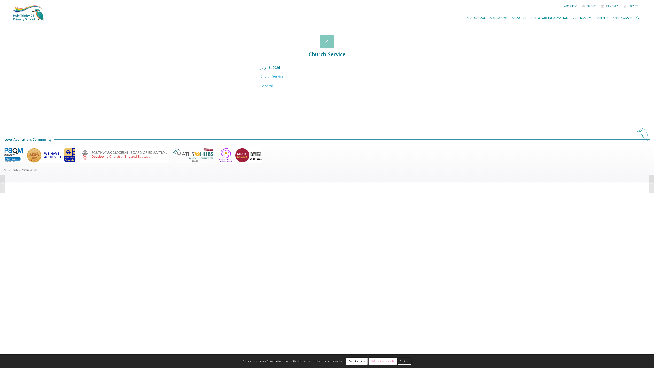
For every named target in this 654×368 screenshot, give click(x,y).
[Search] (637, 17)
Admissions (570, 5)
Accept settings (357, 361)
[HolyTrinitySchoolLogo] (35, 13)
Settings (404, 361)
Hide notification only (382, 361)
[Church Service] (327, 41)
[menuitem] (570, 6)
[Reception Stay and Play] (2, 184)
